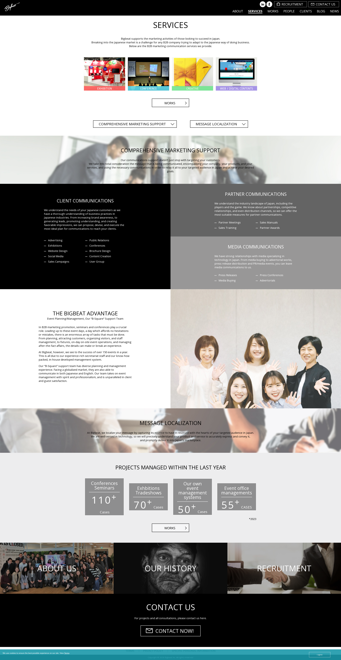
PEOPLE (289, 11)
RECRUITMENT (292, 4)
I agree (319, 654)
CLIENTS (306, 11)
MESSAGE (216, 124)
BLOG (321, 11)
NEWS (334, 11)
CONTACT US (325, 4)
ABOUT (237, 11)
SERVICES (255, 11)
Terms (66, 653)
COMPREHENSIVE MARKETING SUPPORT (132, 124)
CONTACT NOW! (174, 630)
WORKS (272, 11)
